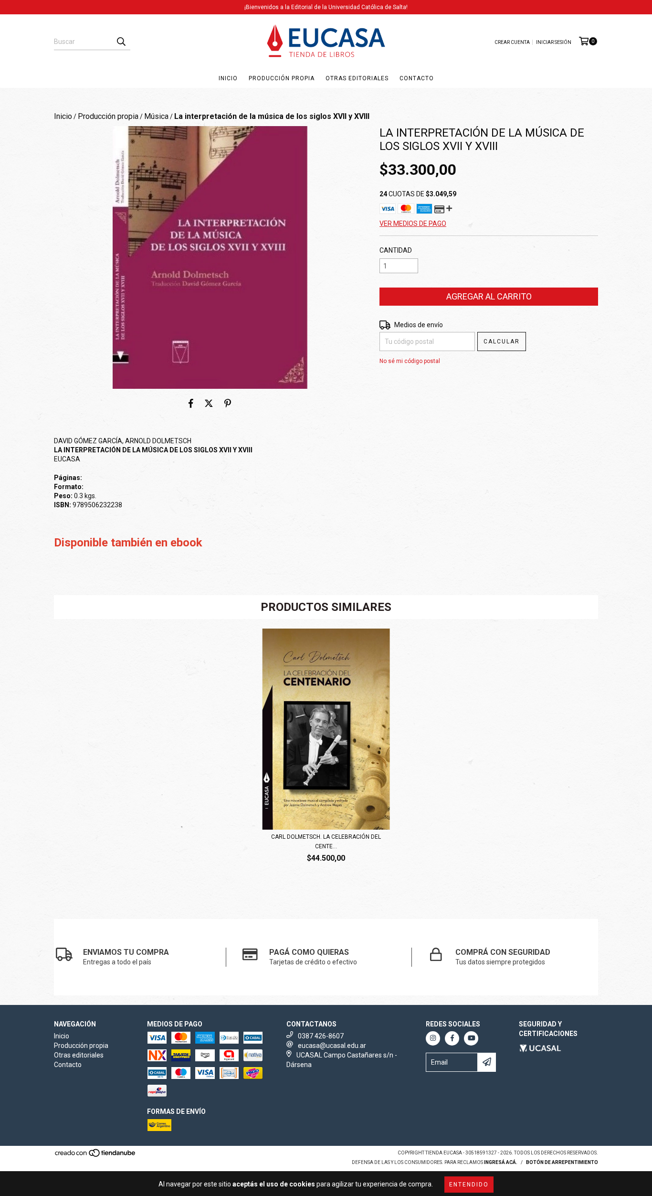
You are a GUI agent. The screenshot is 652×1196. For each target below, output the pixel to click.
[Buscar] (120, 41)
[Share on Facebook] (191, 403)
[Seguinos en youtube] (471, 1038)
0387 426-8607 (321, 1036)
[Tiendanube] (95, 1155)
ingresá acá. (500, 1162)
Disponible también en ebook (128, 542)
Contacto (417, 78)
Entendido (469, 1184)
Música (156, 116)
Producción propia (282, 78)
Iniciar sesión (553, 42)
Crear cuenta (512, 42)
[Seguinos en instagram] (433, 1038)
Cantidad (395, 250)
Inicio (228, 78)
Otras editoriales (357, 78)
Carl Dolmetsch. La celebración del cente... (326, 841)
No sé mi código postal (409, 361)
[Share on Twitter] (208, 403)
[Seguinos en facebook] (452, 1038)
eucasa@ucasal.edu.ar (332, 1045)
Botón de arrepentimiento (562, 1162)
